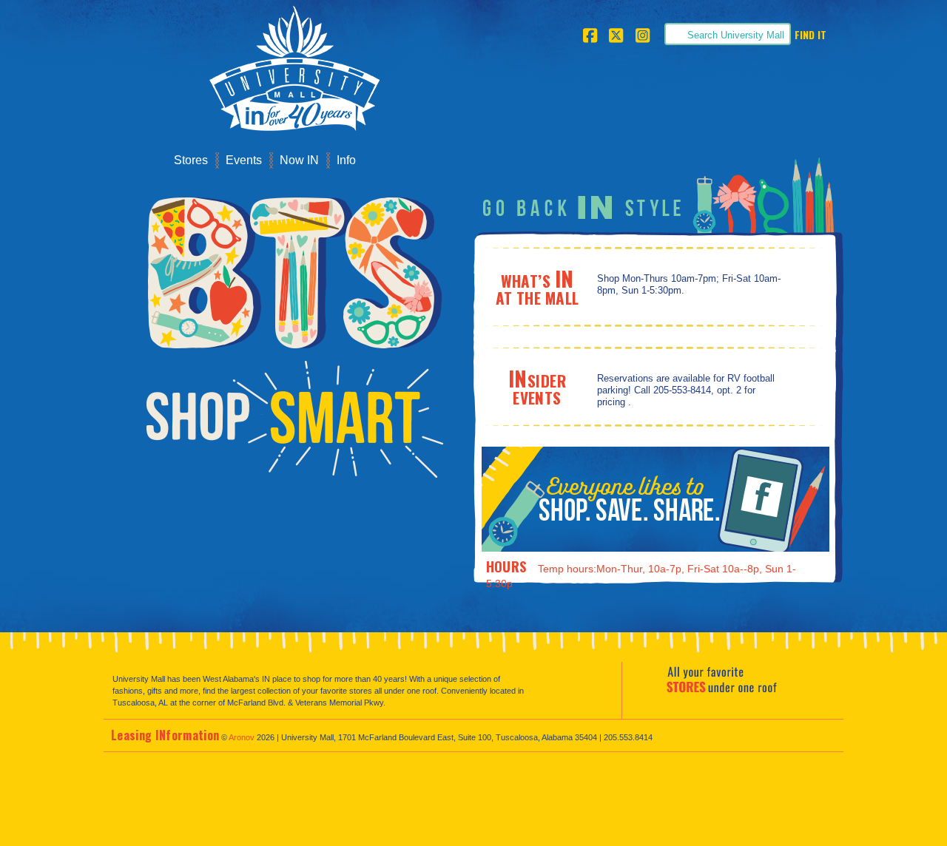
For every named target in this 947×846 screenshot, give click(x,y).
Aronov (242, 737)
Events (244, 160)
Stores (191, 160)
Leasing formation (165, 735)
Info (346, 160)
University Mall (289, 72)
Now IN (299, 160)
